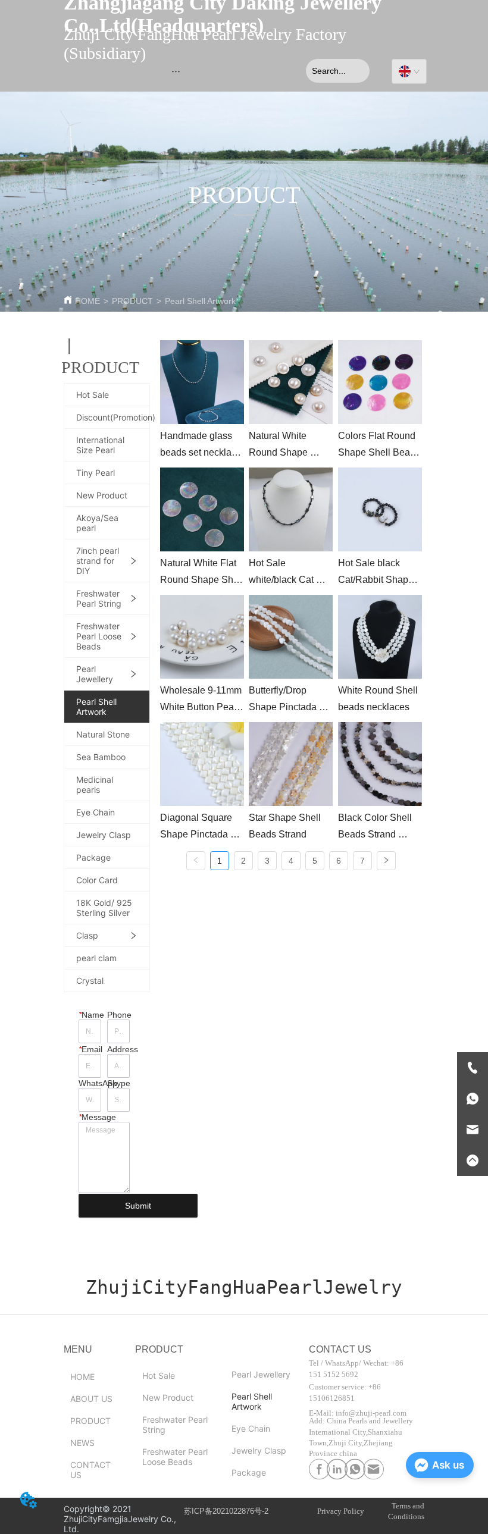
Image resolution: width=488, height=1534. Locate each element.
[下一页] (386, 860)
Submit (138, 1205)
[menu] (175, 71)
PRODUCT (132, 301)
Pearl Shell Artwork (200, 301)
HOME (87, 301)
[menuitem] (175, 71)
